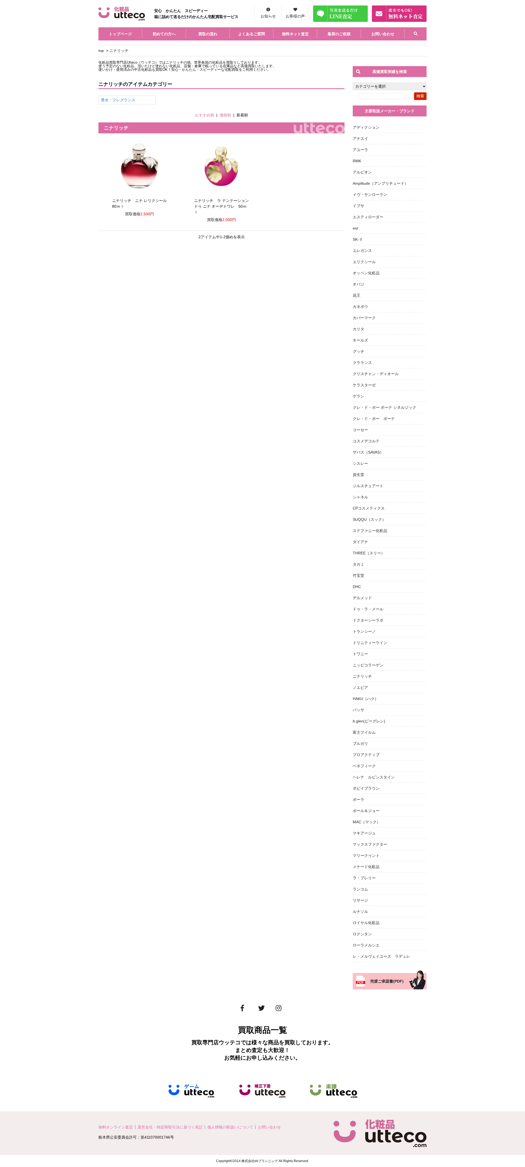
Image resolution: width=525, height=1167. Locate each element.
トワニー (360, 654)
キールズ (360, 340)
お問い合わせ (382, 34)
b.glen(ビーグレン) (369, 721)
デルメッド (362, 598)
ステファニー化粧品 (370, 530)
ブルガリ (360, 743)
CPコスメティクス (369, 508)
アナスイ (360, 138)
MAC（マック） (366, 822)
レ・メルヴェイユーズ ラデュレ (381, 956)
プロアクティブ (366, 754)
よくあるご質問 (251, 34)
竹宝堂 (358, 575)
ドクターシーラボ (368, 620)
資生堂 (358, 474)
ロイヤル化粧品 (366, 923)
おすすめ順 (204, 115)
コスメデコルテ (366, 441)
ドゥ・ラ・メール (368, 609)
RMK (357, 161)
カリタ (358, 329)
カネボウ (360, 306)
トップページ (120, 34)
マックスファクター (370, 844)
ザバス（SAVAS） (368, 452)
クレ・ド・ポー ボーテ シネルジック (384, 407)
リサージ (360, 900)
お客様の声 (295, 16)
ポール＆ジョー (366, 811)
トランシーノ (364, 631)
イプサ (358, 206)
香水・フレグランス (118, 100)
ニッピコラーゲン (368, 665)
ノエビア (360, 687)
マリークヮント (366, 855)
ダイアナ (360, 542)
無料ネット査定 (295, 34)
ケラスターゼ (364, 385)
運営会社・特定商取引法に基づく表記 (170, 1127)
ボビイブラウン (366, 788)
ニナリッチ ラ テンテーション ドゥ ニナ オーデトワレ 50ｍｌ (221, 206)
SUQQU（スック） (369, 519)
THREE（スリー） (369, 553)
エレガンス (362, 250)
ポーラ (358, 799)
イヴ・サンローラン (370, 194)
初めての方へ (164, 34)
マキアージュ (364, 833)
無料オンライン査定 (115, 1127)
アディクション (366, 127)
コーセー (360, 430)
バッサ (358, 710)
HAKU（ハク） (365, 698)
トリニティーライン (370, 642)
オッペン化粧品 (366, 273)
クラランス (362, 362)
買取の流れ (207, 34)
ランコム (360, 889)
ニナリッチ (119, 50)
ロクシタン (362, 934)
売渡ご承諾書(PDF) (387, 981)
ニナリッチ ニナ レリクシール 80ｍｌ (139, 203)
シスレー (360, 463)
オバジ (358, 284)
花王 (356, 295)
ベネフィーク (364, 766)
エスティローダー (368, 217)
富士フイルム (364, 732)
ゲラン (358, 396)
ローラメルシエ (366, 945)
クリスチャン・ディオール (376, 374)
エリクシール (364, 262)
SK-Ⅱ (358, 239)
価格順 (225, 115)
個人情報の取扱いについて (230, 1127)
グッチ (358, 351)
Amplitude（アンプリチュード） (380, 183)
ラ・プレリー (364, 878)
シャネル (360, 497)
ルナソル (360, 911)
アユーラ (360, 150)
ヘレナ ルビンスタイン (374, 777)
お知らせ (268, 16)
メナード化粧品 (366, 867)
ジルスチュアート (368, 486)
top (101, 50)
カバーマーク (364, 318)
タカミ (358, 564)
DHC (357, 586)
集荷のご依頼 (339, 34)
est (355, 228)
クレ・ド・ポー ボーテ (374, 418)
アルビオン (362, 172)
